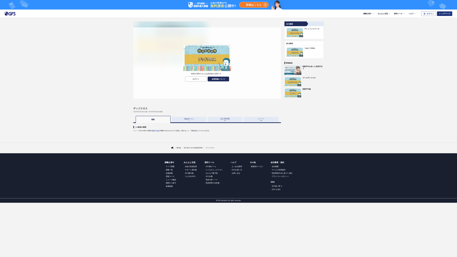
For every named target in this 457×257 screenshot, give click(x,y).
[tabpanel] (207, 127)
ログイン (196, 79)
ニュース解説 (171, 180)
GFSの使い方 (237, 170)
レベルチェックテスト (214, 170)
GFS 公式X (276, 189)
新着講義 (169, 186)
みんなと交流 (383, 14)
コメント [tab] (261, 119)
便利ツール (398, 14)
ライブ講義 (170, 166)
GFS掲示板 (189, 173)
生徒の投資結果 (191, 166)
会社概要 (275, 166)
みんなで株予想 (212, 173)
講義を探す (367, 14)
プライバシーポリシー (280, 176)
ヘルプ (411, 14)
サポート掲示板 (191, 170)
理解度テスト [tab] (189, 119)
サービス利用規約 (279, 170)
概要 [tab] (153, 119)
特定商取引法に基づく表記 (282, 173)
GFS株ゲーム (211, 166)
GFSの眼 (209, 176)
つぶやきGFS (190, 176)
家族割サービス (257, 166)
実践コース (170, 176)
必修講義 (169, 173)
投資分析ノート (212, 180)
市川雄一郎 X (277, 186)
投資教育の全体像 (212, 183)
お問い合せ (236, 173)
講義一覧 (169, 170)
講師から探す (171, 183)
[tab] (225, 119)
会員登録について (218, 79)
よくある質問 (237, 166)
